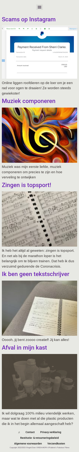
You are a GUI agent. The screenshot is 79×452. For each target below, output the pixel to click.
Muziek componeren (28, 100)
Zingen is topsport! (26, 184)
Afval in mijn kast (24, 347)
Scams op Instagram (29, 19)
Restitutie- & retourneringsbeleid (39, 437)
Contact (30, 432)
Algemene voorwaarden (28, 443)
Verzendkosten (56, 443)
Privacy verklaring (50, 432)
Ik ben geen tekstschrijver (35, 274)
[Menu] (39, 7)
